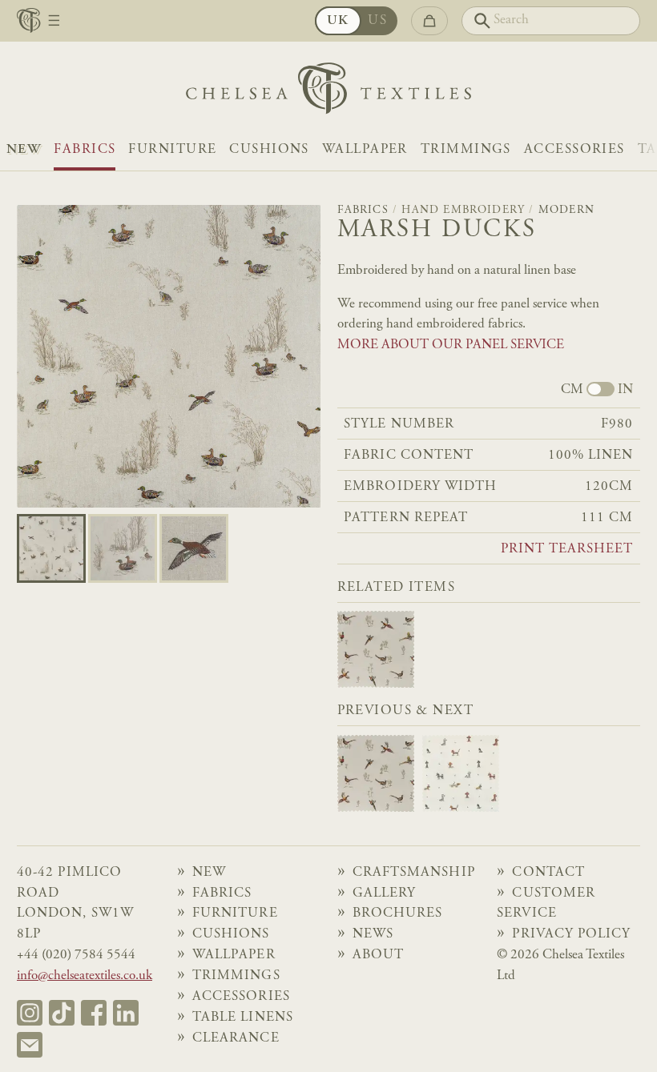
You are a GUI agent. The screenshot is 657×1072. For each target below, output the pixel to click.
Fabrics (84, 150)
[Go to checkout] (429, 21)
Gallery (385, 893)
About (378, 955)
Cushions (269, 150)
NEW (23, 150)
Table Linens (242, 1017)
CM (572, 390)
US (377, 21)
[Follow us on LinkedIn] (126, 1013)
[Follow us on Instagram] (29, 1013)
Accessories (574, 150)
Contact (548, 872)
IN (625, 390)
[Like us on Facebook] (94, 1013)
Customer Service (546, 903)
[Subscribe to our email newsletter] (29, 1045)
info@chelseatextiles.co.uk (84, 976)
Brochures (398, 913)
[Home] (328, 92)
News (373, 934)
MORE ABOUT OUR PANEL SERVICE (450, 345)
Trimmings (466, 150)
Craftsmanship (414, 872)
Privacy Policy (571, 934)
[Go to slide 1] (122, 548)
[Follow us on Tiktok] (62, 1013)
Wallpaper (365, 150)
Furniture (172, 150)
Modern (566, 210)
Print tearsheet (567, 549)
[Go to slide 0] (51, 548)
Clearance (236, 1038)
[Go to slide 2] (193, 548)
